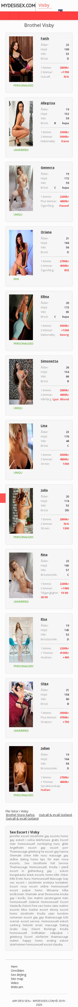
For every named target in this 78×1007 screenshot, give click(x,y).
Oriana (46, 232)
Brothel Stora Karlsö (20, 815)
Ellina (45, 296)
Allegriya (48, 103)
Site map (17, 979)
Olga (44, 683)
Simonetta (49, 361)
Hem (14, 966)
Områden (17, 971)
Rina (44, 554)
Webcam (17, 987)
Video (15, 983)
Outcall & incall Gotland (55, 815)
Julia (44, 490)
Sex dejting (18, 975)
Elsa (44, 619)
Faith (45, 38)
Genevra (47, 167)
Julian (45, 748)
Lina (44, 425)
